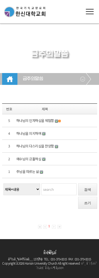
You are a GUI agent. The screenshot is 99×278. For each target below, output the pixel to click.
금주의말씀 (33, 78)
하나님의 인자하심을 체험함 (35, 120)
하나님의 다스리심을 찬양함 (35, 145)
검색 (87, 190)
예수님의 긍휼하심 (28, 158)
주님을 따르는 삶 (27, 171)
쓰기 (87, 203)
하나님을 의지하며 (28, 133)
